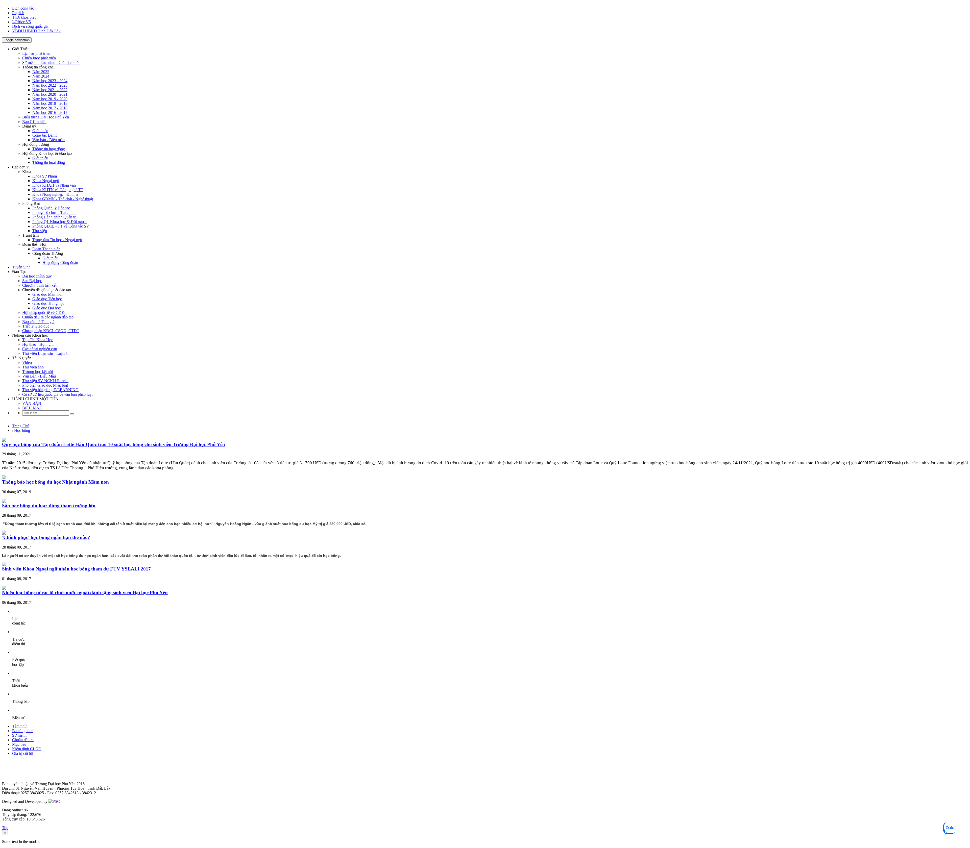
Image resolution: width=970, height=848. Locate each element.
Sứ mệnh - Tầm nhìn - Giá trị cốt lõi (51, 62)
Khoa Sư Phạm (44, 176)
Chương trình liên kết (39, 285)
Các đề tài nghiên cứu (39, 349)
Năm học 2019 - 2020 (49, 99)
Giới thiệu (40, 131)
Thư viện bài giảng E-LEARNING (50, 390)
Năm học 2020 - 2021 (49, 94)
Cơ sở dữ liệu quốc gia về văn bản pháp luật (57, 394)
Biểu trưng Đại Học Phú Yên (45, 117)
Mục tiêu (19, 744)
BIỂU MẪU (32, 408)
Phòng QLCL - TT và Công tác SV (60, 226)
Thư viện (39, 231)
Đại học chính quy (37, 276)
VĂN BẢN (31, 403)
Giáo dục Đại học (46, 308)
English (18, 13)
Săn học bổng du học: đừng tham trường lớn (48, 505)
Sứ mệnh (19, 735)
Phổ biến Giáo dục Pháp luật (45, 385)
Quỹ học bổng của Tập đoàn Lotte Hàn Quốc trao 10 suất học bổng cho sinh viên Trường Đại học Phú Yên (113, 444)
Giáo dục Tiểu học (47, 299)
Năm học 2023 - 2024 (49, 81)
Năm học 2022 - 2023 (49, 85)
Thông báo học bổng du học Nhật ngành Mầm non (55, 482)
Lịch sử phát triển (36, 53)
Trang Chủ (20, 426)
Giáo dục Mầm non (47, 294)
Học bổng (22, 430)
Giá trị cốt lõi (22, 753)
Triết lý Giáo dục (35, 326)
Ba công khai (22, 731)
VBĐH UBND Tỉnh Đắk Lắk (36, 31)
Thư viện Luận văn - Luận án (45, 353)
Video (27, 362)
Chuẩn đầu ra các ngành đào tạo (48, 317)
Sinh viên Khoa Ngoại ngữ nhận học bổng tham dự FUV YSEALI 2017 (76, 568)
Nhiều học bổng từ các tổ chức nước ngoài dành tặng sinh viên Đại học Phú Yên (85, 592)
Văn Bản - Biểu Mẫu (39, 376)
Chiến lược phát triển (39, 58)
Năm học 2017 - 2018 (49, 108)
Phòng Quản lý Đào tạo (51, 208)
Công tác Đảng (44, 135)
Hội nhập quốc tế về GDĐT (44, 312)
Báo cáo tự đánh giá (38, 321)
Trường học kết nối (37, 371)
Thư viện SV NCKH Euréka (45, 381)
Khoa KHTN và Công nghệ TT (57, 190)
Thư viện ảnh (33, 367)
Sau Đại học (32, 281)
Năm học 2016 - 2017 (49, 112)
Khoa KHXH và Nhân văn (54, 185)
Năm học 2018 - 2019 (49, 103)
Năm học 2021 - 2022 (49, 90)
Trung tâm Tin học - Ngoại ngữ (57, 240)
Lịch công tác (23, 8)
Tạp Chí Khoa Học (37, 340)
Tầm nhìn (20, 726)
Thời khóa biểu (24, 17)
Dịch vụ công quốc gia (30, 26)
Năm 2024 (40, 76)
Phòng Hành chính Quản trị (54, 217)
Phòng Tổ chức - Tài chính (54, 212)
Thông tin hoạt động (48, 149)
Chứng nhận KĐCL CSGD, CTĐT (50, 331)
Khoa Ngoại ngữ (45, 181)
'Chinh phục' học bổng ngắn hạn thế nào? (46, 537)
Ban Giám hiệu (34, 121)
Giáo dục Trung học (48, 303)
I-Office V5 (21, 22)
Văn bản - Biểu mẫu (48, 140)
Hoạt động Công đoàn (60, 262)
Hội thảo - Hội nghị (38, 344)
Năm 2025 (40, 71)
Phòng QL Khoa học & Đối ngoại (59, 221)
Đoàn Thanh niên (46, 249)
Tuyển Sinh (21, 267)
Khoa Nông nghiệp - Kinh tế (55, 194)
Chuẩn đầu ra (23, 740)
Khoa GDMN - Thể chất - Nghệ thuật (62, 199)
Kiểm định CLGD (26, 749)
